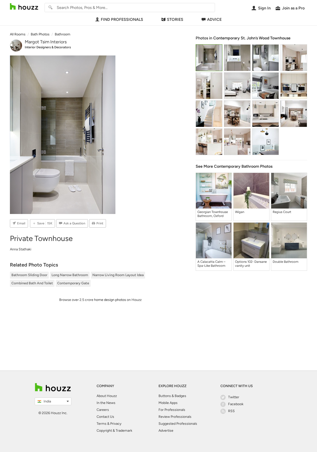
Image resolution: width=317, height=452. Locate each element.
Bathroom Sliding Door (29, 275)
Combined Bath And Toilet (32, 283)
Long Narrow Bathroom (70, 275)
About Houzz (107, 396)
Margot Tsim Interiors (46, 42)
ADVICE (214, 19)
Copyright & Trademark (114, 430)
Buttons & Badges (172, 396)
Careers (103, 410)
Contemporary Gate (73, 283)
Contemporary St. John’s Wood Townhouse (252, 38)
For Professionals (171, 410)
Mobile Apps (168, 403)
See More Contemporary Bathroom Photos (234, 166)
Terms (101, 424)
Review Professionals (174, 417)
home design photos (110, 300)
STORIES (175, 19)
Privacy (115, 424)
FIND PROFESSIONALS (122, 19)
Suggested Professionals (177, 424)
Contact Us (105, 417)
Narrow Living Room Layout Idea (118, 275)
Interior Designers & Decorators (48, 47)
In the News (106, 403)
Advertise (165, 430)
